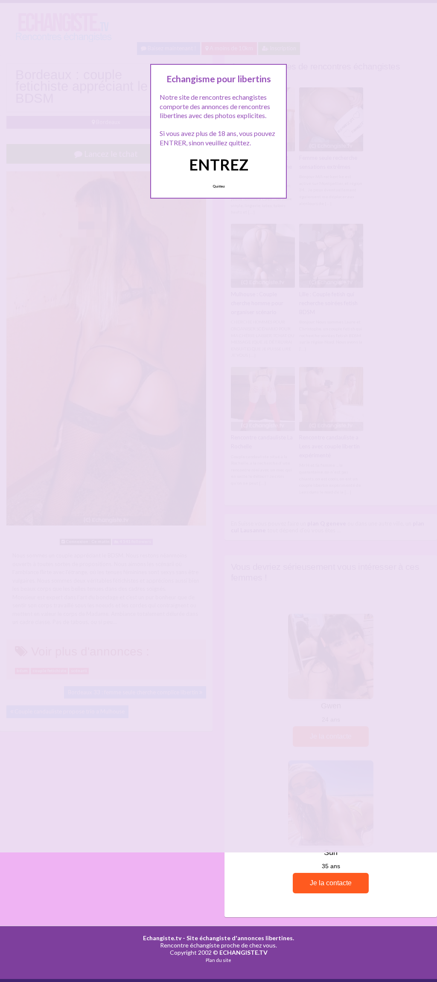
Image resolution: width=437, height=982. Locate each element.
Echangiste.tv (162, 938)
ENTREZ (218, 164)
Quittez (219, 186)
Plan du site (218, 960)
